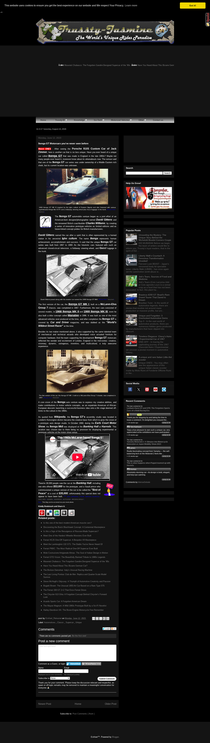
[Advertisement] (105, 93)
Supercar (70, 622)
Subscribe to (44, 678)
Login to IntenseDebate (73, 663)
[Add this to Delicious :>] (49, 512)
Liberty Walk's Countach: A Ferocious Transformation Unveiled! (151, 258)
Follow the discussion (113, 628)
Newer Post (44, 704)
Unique (78, 622)
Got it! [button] (192, 5)
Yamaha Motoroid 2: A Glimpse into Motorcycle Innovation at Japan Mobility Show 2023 (147, 443)
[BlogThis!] (97, 618)
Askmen (41, 212)
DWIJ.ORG (42, 499)
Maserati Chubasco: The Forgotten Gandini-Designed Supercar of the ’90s (90, 65)
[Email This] (93, 618)
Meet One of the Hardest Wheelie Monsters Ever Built (67, 535)
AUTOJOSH (67, 499)
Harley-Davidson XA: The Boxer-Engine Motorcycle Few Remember (73, 610)
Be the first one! (79, 636)
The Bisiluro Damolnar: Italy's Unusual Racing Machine (67, 570)
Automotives (50, 622)
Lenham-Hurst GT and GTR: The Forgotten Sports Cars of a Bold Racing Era (148, 409)
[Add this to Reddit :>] (71, 512)
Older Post (110, 704)
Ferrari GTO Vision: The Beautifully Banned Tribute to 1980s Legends (74, 557)
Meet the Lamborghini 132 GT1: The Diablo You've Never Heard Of (73, 544)
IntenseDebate (144, 482)
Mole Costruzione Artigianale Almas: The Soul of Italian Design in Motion (75, 553)
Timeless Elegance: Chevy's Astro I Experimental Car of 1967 (155, 337)
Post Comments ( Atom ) (84, 714)
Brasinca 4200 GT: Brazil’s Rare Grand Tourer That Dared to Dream (154, 297)
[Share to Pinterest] (107, 618)
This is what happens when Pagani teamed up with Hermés (148, 464)
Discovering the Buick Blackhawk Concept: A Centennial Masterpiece (74, 527)
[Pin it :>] (42, 512)
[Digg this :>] (64, 512)
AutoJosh (111, 299)
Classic (60, 622)
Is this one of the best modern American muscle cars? (67, 523)
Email (66, 668)
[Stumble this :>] (56, 512)
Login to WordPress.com (91, 663)
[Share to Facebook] (104, 618)
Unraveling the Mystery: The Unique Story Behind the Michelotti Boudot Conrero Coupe (155, 237)
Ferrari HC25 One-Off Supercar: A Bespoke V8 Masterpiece (69, 540)
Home (78, 704)
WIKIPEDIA (58, 499)
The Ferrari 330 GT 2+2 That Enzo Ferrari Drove (64, 590)
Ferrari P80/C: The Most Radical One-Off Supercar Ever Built (70, 548)
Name (41, 668)
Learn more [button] (131, 5)
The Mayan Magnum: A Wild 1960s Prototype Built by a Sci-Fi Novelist (74, 606)
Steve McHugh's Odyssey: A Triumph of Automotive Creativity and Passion (76, 581)
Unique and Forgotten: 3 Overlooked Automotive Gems (153, 316)
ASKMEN (50, 499)
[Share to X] (100, 618)
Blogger (115, 737)
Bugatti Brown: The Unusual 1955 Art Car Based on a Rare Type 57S (74, 586)
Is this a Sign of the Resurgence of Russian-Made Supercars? (71, 531)
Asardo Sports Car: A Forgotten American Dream (65, 601)
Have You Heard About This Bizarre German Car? (153, 65)
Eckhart (133, 414)
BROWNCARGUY (78, 499)
